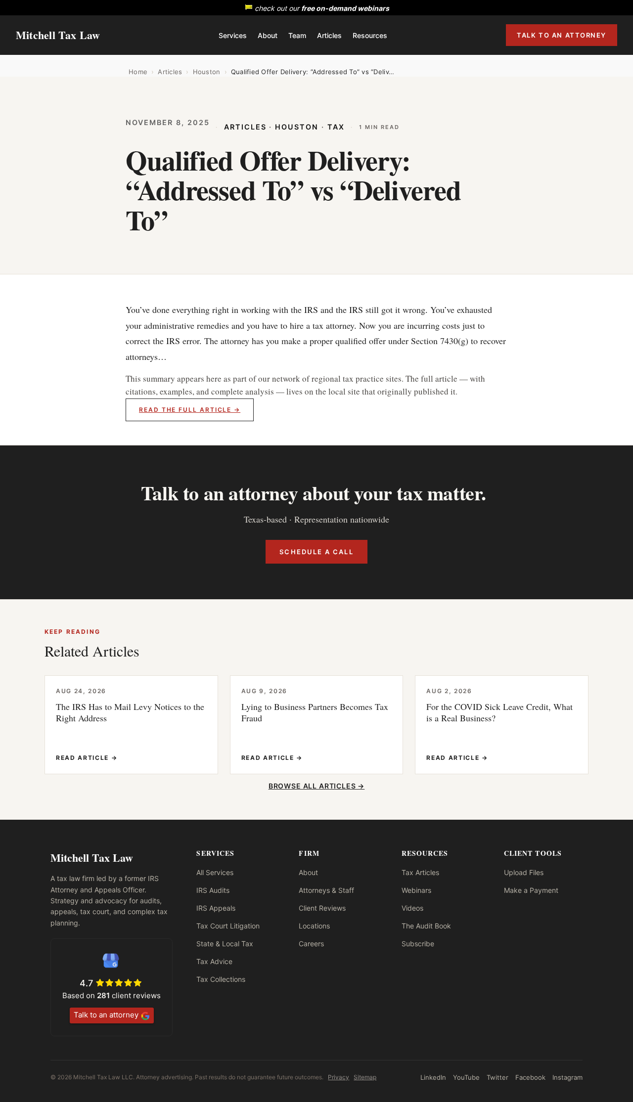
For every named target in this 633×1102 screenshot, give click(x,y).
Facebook (530, 1077)
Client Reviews (322, 908)
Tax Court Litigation (228, 926)
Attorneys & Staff (326, 890)
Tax (336, 127)
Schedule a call (316, 552)
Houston (207, 72)
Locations (314, 926)
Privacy (338, 1077)
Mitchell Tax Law (58, 35)
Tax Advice (214, 961)
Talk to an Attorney (561, 35)
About (267, 35)
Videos (412, 908)
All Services (214, 872)
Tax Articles (420, 872)
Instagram (567, 1077)
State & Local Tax (224, 943)
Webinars (416, 890)
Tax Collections (220, 979)
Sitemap (365, 1077)
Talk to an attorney (106, 1014)
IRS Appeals (215, 908)
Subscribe (418, 943)
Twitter (497, 1077)
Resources (370, 35)
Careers (311, 943)
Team (297, 35)
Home (138, 72)
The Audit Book (426, 926)
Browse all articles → (317, 786)
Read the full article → (189, 409)
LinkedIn (433, 1077)
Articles (329, 35)
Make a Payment (531, 890)
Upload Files (523, 872)
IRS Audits (212, 890)
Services (233, 35)
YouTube (466, 1077)
